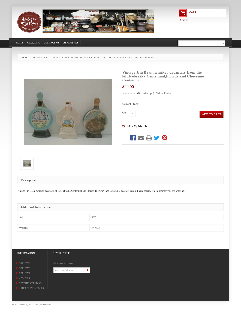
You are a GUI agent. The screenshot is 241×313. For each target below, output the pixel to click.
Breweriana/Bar (40, 57)
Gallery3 (24, 273)
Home (19, 42)
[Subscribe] (87, 270)
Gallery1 (24, 263)
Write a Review (163, 93)
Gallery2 (24, 268)
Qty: (124, 112)
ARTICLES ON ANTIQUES (31, 288)
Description (28, 180)
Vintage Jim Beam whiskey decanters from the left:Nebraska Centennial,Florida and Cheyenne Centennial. (103, 57)
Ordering (33, 42)
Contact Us (51, 42)
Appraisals (70, 42)
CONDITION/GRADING (30, 283)
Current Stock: (131, 103)
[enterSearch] (223, 42)
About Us (24, 278)
